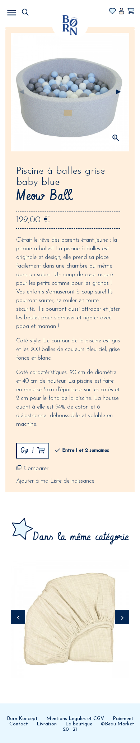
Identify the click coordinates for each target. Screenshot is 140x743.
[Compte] (121, 11)
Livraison (47, 724)
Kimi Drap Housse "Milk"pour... (70, 593)
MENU (48, 10)
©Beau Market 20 (98, 726)
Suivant (118, 92)
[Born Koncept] (70, 25)
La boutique (78, 724)
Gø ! (70, 616)
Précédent (21, 92)
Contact (18, 724)
